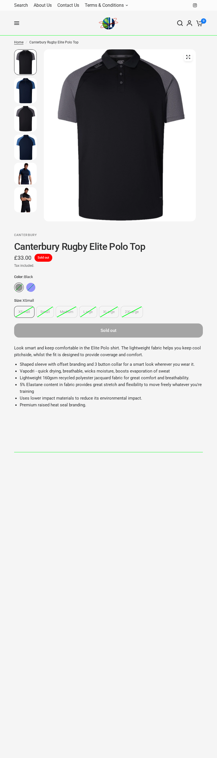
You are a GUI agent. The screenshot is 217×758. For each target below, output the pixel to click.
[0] (198, 23)
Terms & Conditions (104, 5)
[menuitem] (22, 5)
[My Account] (189, 23)
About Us (43, 5)
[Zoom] (188, 57)
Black (18, 287)
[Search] (180, 23)
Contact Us (68, 5)
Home (18, 42)
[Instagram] (195, 5)
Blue (30, 287)
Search (21, 5)
